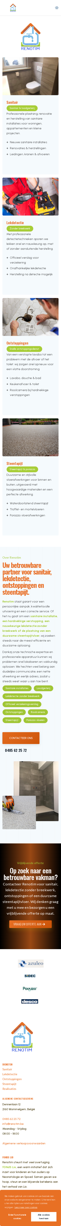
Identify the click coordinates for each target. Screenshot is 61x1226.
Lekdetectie (9, 1074)
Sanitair (7, 1069)
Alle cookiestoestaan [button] (44, 1217)
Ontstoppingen (12, 1079)
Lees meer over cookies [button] (25, 1207)
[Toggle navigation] (57, 8)
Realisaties (9, 1089)
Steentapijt (9, 1084)
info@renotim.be (13, 1123)
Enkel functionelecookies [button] (17, 1217)
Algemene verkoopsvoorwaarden (23, 1143)
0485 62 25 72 (15, 750)
